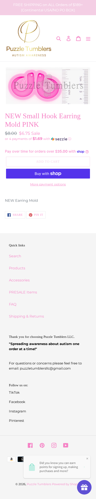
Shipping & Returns (26, 316)
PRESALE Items (23, 292)
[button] (48, 139)
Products (17, 268)
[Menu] (88, 38)
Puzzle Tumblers (39, 484)
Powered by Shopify (66, 484)
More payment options (48, 184)
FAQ (12, 304)
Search (15, 256)
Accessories (19, 280)
